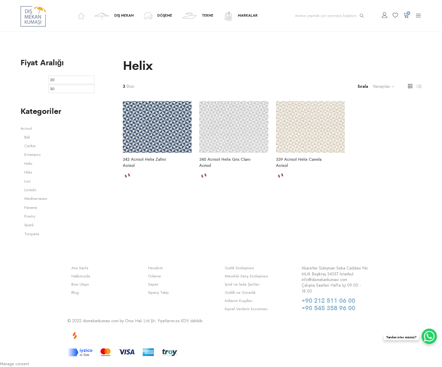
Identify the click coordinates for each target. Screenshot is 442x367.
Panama (30, 207)
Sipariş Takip (158, 292)
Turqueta (31, 234)
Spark (29, 225)
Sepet (153, 284)
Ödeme (154, 276)
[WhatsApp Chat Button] (429, 336)
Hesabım (155, 268)
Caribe (30, 146)
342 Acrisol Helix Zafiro (144, 159)
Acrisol (129, 165)
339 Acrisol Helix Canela (299, 159)
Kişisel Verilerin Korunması (246, 309)
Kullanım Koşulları (239, 301)
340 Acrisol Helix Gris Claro (224, 159)
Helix (28, 163)
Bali (27, 137)
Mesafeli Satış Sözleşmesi (246, 276)
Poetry (29, 216)
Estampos (32, 154)
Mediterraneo (35, 198)
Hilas (28, 172)
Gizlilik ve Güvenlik (240, 292)
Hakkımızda (80, 276)
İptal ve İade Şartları (242, 284)
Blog (75, 292)
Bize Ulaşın (80, 284)
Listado (30, 190)
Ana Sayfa (79, 268)
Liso (27, 181)
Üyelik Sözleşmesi (239, 268)
